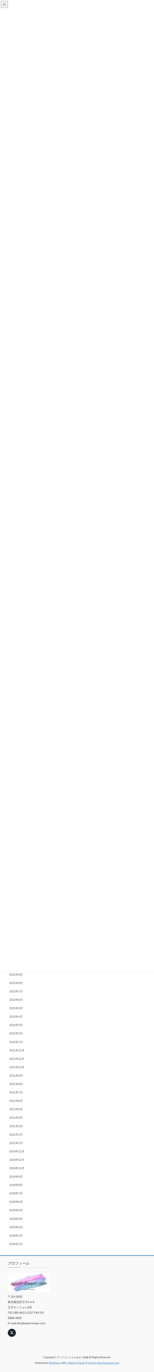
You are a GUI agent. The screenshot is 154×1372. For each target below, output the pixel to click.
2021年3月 (16, 1126)
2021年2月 (16, 1134)
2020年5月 (16, 1210)
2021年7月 (16, 1092)
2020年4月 (16, 1218)
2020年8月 (16, 1185)
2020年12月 (16, 1151)
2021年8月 (16, 1084)
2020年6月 (16, 1201)
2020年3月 (16, 1227)
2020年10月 (16, 1168)
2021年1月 (16, 1143)
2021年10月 (16, 1067)
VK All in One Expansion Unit (103, 1363)
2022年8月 (16, 983)
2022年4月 (16, 1016)
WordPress (55, 1363)
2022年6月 (16, 999)
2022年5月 (16, 1008)
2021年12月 (16, 1050)
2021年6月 (16, 1100)
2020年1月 (16, 1244)
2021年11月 (16, 1058)
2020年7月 (16, 1193)
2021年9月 (16, 1075)
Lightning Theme (75, 1363)
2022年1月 (16, 1042)
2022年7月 (16, 991)
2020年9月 (16, 1176)
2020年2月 (16, 1235)
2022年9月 (16, 974)
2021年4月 (16, 1117)
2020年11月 (16, 1159)
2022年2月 (16, 1033)
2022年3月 (16, 1025)
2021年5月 (16, 1109)
